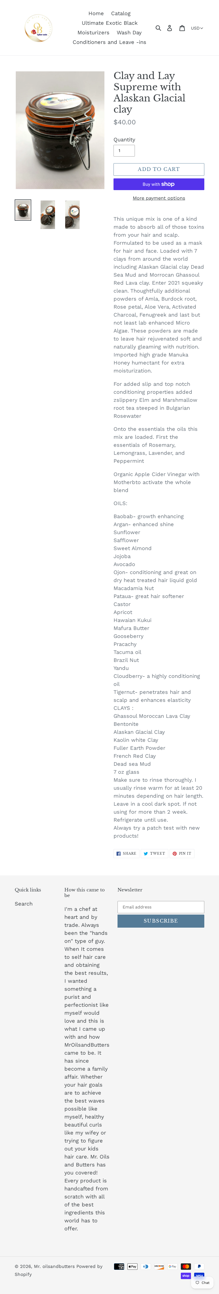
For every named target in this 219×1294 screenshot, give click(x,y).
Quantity (124, 139)
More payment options (159, 198)
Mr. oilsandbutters (55, 1266)
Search (24, 903)
